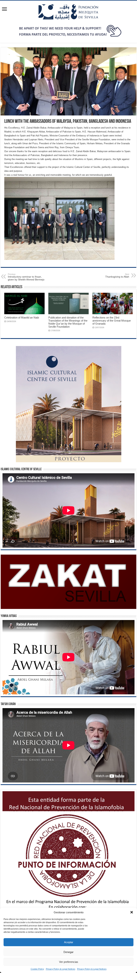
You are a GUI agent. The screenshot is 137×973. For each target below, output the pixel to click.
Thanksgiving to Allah (117, 275)
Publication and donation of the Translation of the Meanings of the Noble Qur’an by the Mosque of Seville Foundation (67, 322)
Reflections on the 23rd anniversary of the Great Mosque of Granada (111, 320)
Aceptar (68, 942)
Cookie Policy (37, 969)
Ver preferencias (68, 961)
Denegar (68, 952)
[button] (131, 912)
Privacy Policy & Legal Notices (60, 969)
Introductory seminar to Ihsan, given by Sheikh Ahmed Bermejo (26, 277)
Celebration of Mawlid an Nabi (21, 317)
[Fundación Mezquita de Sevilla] (68, 11)
